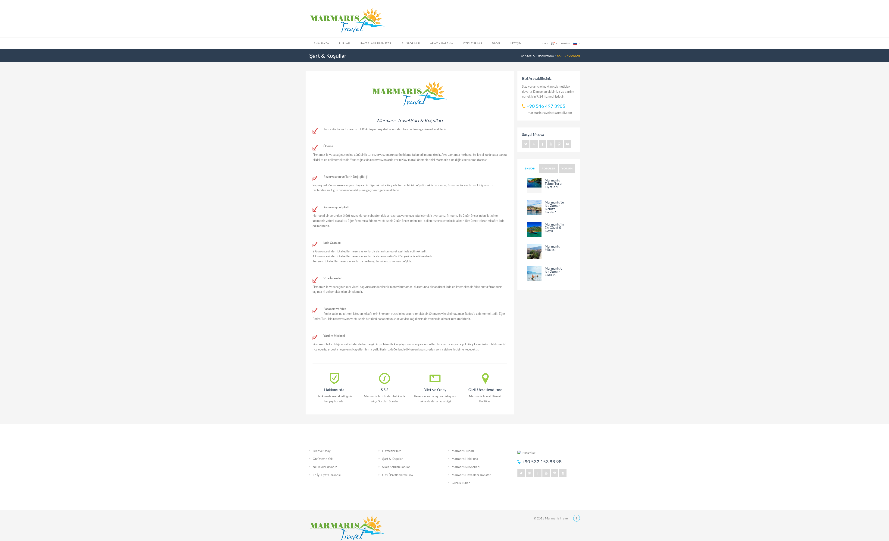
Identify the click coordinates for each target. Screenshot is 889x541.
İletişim (516, 43)
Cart (545, 43)
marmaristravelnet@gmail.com (550, 113)
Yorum (567, 168)
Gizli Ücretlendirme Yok (397, 475)
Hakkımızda (546, 55)
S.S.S (384, 389)
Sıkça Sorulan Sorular (396, 467)
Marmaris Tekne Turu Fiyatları (553, 183)
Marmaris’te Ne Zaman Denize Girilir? (554, 207)
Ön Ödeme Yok (323, 459)
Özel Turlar (472, 43)
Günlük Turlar (461, 483)
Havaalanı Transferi (376, 43)
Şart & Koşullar (392, 459)
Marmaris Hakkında (465, 459)
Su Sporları (411, 43)
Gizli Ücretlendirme (485, 389)
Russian (565, 43)
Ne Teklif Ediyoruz (325, 467)
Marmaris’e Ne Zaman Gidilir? (553, 271)
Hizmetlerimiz (391, 451)
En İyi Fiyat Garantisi (327, 475)
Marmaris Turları (463, 451)
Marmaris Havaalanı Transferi (471, 475)
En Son (530, 168)
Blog (496, 43)
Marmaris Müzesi (552, 247)
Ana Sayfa (321, 43)
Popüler (548, 168)
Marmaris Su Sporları (465, 467)
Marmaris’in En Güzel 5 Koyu (554, 227)
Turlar (344, 43)
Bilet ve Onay (435, 389)
